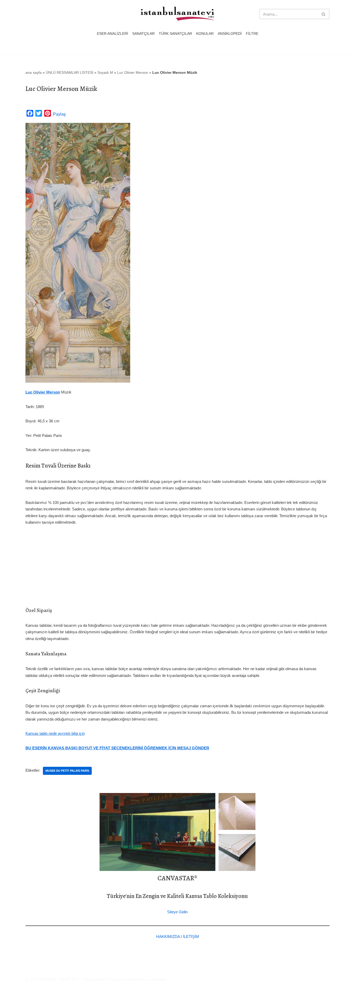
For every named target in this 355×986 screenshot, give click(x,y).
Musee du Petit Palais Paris (67, 770)
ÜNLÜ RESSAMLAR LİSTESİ (69, 72)
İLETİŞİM (191, 936)
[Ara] (324, 14)
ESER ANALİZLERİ (112, 34)
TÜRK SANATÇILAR (175, 34)
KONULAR (205, 34)
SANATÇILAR (143, 34)
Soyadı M (105, 72)
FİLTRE (252, 34)
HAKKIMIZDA (168, 936)
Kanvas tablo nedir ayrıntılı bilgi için (55, 733)
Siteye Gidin (177, 912)
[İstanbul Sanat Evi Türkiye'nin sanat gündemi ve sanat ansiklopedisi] (177, 14)
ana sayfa (33, 72)
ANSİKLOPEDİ (230, 34)
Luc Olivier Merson (132, 72)
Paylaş (59, 114)
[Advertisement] (177, 570)
